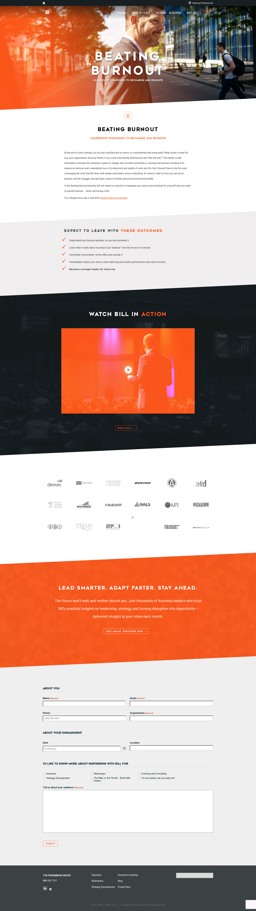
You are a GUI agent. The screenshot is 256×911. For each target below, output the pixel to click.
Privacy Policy (96, 905)
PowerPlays (124, 887)
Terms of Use (111, 905)
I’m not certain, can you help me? (158, 778)
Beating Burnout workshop (113, 198)
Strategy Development (58, 778)
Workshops (100, 773)
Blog (120, 880)
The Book (161, 13)
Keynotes (51, 773)
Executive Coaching (128, 875)
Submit (50, 844)
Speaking (121, 13)
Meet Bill (192, 13)
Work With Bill (141, 13)
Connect (207, 11)
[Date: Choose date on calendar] (124, 749)
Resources (175, 13)
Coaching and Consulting (154, 773)
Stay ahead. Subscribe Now (124, 631)
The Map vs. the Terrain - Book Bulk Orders (112, 779)
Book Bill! (125, 428)
